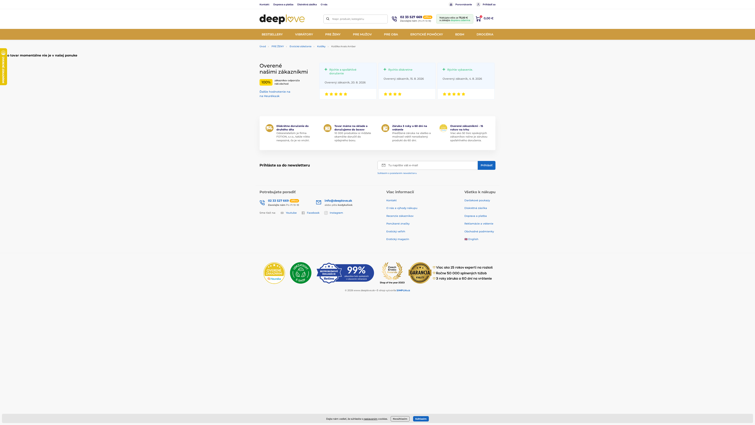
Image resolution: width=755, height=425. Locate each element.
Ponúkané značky (398, 223)
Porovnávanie (463, 4)
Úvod (263, 46)
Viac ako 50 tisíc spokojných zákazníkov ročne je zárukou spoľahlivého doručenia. (468, 136)
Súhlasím (421, 418)
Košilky (321, 46)
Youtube (291, 212)
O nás (324, 4)
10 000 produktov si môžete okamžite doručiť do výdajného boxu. (352, 136)
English (473, 239)
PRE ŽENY (278, 46)
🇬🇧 (466, 239)
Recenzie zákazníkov (399, 215)
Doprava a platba (283, 4)
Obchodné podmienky (479, 231)
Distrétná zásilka (307, 4)
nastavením (371, 418)
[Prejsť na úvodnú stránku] (282, 19)
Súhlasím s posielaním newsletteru (397, 173)
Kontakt (264, 4)
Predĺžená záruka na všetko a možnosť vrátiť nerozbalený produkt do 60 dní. (411, 136)
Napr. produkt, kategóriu (348, 18)
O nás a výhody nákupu (401, 208)
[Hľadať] (327, 19)
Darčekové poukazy (477, 200)
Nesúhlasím (400, 418)
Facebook (313, 212)
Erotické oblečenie (300, 46)
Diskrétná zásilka (475, 208)
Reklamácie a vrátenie (478, 223)
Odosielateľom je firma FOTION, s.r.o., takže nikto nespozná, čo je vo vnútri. (293, 136)
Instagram (336, 212)
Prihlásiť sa (489, 4)
